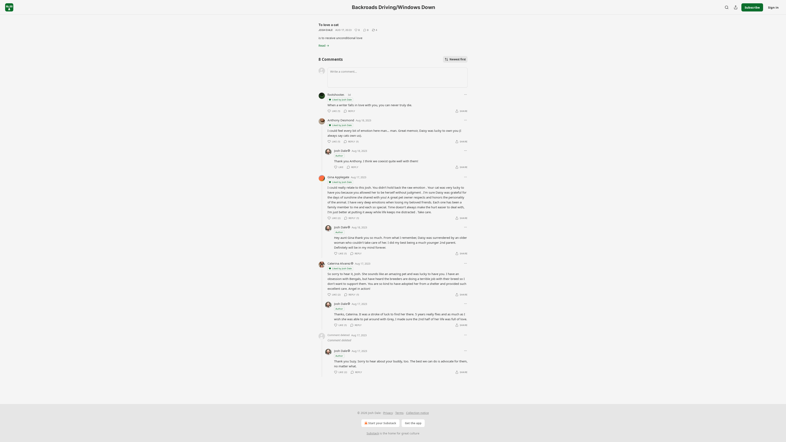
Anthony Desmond (341, 120)
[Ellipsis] (465, 94)
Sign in (773, 7)
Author (339, 155)
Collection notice (417, 413)
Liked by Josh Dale (342, 99)
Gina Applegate (338, 177)
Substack (373, 433)
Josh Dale (325, 30)
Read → (323, 45)
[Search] (727, 7)
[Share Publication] (736, 7)
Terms (399, 413)
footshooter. (336, 94)
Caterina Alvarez (339, 263)
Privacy (388, 413)
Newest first (457, 59)
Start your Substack (382, 423)
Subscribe (752, 7)
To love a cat (328, 25)
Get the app (413, 423)
